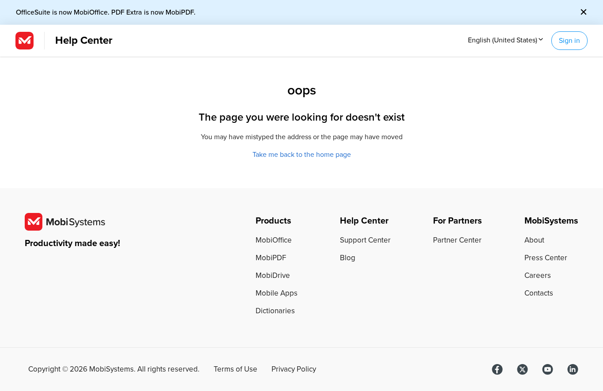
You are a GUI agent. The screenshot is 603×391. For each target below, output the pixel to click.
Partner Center (457, 240)
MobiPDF (271, 257)
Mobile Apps (277, 293)
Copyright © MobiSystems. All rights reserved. (114, 369)
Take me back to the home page (302, 154)
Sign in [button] (569, 40)
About (534, 240)
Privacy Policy (293, 369)
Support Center (365, 240)
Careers (537, 275)
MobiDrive (273, 275)
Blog (347, 257)
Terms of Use (235, 369)
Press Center (545, 257)
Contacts (538, 293)
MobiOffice (274, 240)
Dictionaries (275, 310)
